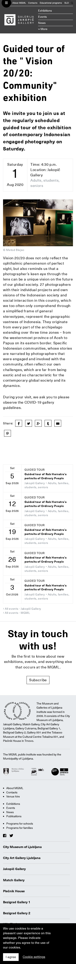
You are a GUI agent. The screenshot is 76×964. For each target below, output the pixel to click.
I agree (11, 957)
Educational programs (51, 2)
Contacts (32, 2)
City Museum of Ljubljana (22, 847)
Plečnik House (14, 891)
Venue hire (13, 796)
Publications (13, 816)
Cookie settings (34, 957)
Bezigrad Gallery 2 (16, 913)
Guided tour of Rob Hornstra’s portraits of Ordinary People (46, 476)
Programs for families (19, 828)
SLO (66, 2)
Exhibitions (45, 10)
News (42, 23)
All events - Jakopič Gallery (23, 609)
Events (42, 17)
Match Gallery (14, 880)
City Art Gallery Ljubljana (22, 858)
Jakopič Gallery (14, 869)
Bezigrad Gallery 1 (16, 902)
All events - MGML (17, 613)
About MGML (19, 2)
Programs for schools (19, 823)
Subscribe (38, 680)
